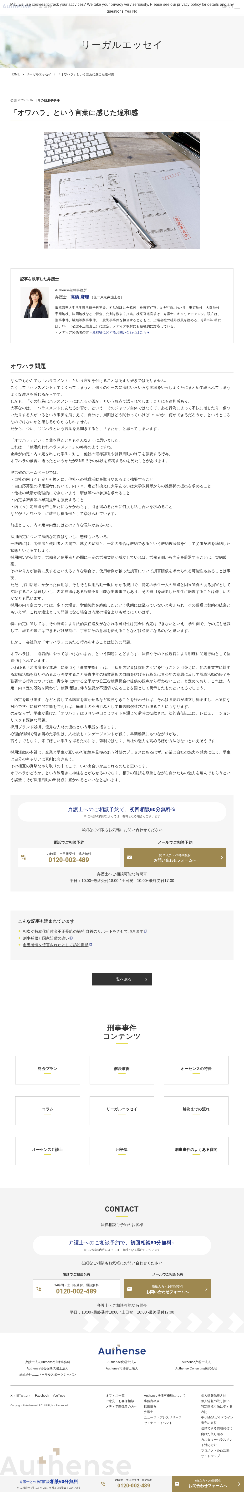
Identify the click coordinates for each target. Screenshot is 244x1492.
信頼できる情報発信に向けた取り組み (217, 1431)
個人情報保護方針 (213, 1395)
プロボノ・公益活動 (215, 1450)
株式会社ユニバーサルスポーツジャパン (47, 1374)
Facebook (42, 1395)
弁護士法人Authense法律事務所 (47, 1362)
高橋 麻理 (80, 297)
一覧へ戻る (130, 979)
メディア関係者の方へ (121, 1406)
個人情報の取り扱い (215, 1401)
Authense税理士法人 (122, 1362)
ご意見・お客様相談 (120, 1401)
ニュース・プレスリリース (163, 1417)
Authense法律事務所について (165, 1395)
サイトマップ (210, 1456)
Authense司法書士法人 (122, 1368)
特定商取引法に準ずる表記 (217, 1409)
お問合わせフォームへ (207, 1483)
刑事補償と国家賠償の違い (46, 938)
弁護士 (148, 1412)
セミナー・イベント (158, 1423)
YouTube (59, 1395)
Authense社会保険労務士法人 (47, 1368)
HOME (15, 74)
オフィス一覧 (115, 1395)
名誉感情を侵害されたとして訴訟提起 (55, 945)
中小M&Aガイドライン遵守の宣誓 (217, 1420)
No (134, 11)
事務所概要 (152, 1401)
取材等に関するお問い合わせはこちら (121, 332)
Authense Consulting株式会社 (196, 1368)
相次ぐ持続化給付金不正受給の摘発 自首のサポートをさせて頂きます (83, 931)
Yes (128, 11)
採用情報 (150, 1406)
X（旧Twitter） (20, 1395)
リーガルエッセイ (38, 74)
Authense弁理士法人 (196, 1362)
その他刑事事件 (49, 100)
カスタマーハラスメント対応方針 (217, 1442)
